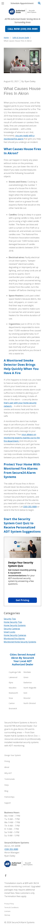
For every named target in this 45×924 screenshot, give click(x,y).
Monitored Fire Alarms (14, 638)
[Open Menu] (3, 3)
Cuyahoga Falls (15, 672)
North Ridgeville (30, 687)
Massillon (12, 687)
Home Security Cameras (15, 635)
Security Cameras (12, 628)
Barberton (28, 682)
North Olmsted (30, 703)
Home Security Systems (15, 625)
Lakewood (13, 677)
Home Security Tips (13, 622)
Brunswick (13, 708)
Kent (25, 693)
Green (26, 677)
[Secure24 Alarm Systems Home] (22, 11)
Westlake (27, 672)
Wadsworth (13, 693)
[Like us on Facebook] (5, 876)
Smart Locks (9, 632)
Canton (12, 703)
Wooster (27, 698)
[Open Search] (39, 3)
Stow (11, 698)
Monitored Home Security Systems (20, 641)
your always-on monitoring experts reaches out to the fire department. (22, 437)
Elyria (11, 682)
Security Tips (10, 618)
